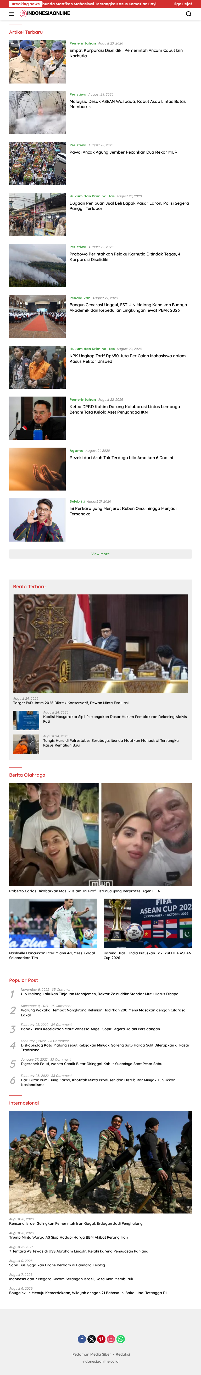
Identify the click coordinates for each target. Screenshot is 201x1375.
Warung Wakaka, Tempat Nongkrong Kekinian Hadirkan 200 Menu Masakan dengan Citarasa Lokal (103, 1012)
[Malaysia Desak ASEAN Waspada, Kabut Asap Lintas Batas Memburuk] (37, 112)
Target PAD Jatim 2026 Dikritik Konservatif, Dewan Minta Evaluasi (71, 702)
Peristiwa (78, 94)
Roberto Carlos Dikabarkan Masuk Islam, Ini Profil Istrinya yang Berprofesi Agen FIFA (84, 891)
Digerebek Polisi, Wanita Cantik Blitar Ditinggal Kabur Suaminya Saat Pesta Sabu (91, 1063)
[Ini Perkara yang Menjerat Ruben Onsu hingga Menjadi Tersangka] (37, 519)
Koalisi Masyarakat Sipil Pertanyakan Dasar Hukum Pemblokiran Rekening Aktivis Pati (115, 719)
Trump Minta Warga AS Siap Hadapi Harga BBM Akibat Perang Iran (68, 1237)
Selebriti (77, 501)
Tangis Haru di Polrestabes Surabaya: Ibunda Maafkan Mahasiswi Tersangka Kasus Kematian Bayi (111, 743)
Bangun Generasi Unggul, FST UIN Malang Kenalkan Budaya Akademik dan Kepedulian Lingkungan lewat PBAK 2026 (128, 307)
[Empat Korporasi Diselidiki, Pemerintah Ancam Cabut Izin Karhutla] (37, 61)
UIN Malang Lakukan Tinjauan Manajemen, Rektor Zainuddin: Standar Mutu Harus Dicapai (100, 994)
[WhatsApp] (120, 1339)
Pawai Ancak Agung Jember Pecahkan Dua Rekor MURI (124, 152)
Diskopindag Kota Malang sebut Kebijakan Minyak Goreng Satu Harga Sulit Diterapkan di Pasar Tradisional (105, 1047)
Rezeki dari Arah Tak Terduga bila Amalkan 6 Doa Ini (121, 457)
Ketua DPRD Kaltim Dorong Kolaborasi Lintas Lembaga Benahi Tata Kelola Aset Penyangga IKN (125, 409)
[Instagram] (111, 1339)
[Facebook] (82, 1339)
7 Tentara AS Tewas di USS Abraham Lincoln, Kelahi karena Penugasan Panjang (78, 1251)
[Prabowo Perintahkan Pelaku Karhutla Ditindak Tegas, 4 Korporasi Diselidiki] (37, 265)
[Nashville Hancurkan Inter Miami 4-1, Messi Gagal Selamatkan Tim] (53, 923)
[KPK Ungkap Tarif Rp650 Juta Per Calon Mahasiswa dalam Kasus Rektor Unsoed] (37, 367)
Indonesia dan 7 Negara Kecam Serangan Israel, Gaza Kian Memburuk (71, 1279)
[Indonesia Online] (44, 14)
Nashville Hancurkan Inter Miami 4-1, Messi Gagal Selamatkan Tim (52, 955)
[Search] (189, 14)
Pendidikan (80, 298)
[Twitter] (91, 1339)
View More (100, 554)
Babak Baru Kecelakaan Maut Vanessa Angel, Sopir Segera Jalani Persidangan (90, 1029)
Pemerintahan (83, 43)
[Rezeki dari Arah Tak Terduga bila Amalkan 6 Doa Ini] (37, 469)
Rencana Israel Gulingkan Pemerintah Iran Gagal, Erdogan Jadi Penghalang (76, 1223)
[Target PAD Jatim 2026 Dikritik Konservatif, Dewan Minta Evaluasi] (100, 643)
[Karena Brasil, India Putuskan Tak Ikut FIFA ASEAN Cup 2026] (148, 923)
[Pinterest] (101, 1339)
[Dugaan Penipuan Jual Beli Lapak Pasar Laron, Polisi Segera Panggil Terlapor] (37, 214)
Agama (76, 450)
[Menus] (12, 13)
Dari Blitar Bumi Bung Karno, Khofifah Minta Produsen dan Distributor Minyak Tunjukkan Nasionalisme (98, 1082)
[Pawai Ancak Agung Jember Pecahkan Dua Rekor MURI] (37, 163)
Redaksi (123, 1354)
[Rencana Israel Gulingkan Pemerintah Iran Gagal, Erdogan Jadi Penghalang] (100, 1162)
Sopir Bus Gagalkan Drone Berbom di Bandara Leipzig (57, 1265)
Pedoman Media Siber (91, 1354)
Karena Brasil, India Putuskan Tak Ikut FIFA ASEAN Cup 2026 (147, 955)
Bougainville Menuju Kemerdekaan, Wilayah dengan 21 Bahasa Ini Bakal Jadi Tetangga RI (88, 1292)
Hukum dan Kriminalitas (92, 196)
